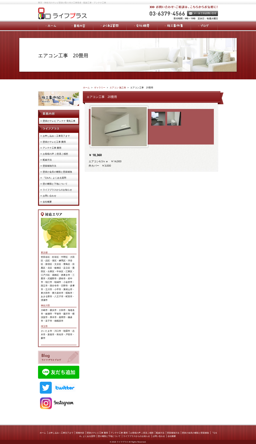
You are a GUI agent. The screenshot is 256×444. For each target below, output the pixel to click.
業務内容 (80, 432)
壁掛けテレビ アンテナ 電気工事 (59, 120)
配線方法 (47, 159)
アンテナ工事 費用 (52, 147)
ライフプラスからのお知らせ (57, 189)
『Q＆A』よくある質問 (54, 177)
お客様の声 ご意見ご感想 (55, 153)
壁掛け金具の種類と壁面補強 (57, 171)
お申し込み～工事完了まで (56, 135)
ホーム (43, 432)
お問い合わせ (49, 195)
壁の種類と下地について (55, 183)
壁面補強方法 (49, 165)
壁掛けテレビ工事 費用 (54, 141)
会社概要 (47, 201)
